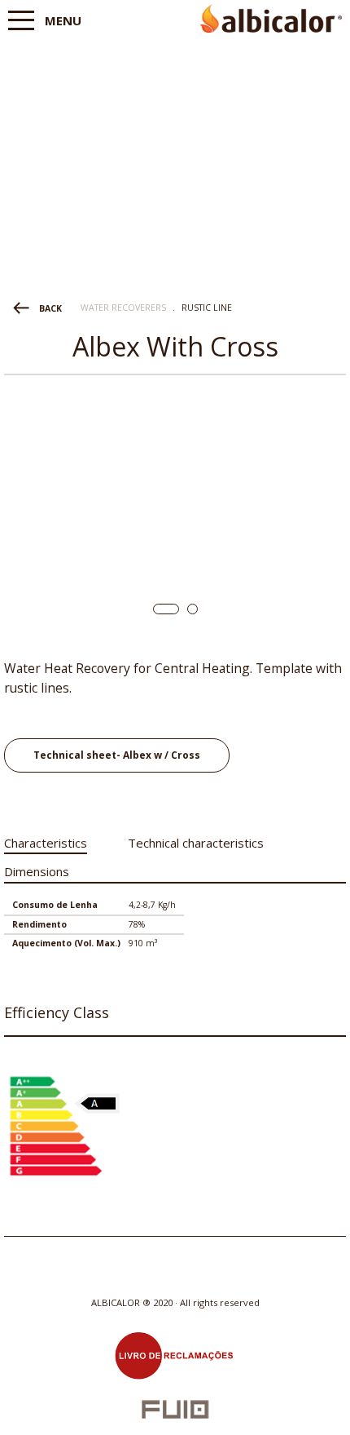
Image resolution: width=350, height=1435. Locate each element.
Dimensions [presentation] (36, 871)
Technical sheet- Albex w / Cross (116, 755)
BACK (50, 308)
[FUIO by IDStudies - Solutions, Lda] (175, 1409)
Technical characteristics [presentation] (196, 843)
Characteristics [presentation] (45, 843)
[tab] (45, 840)
